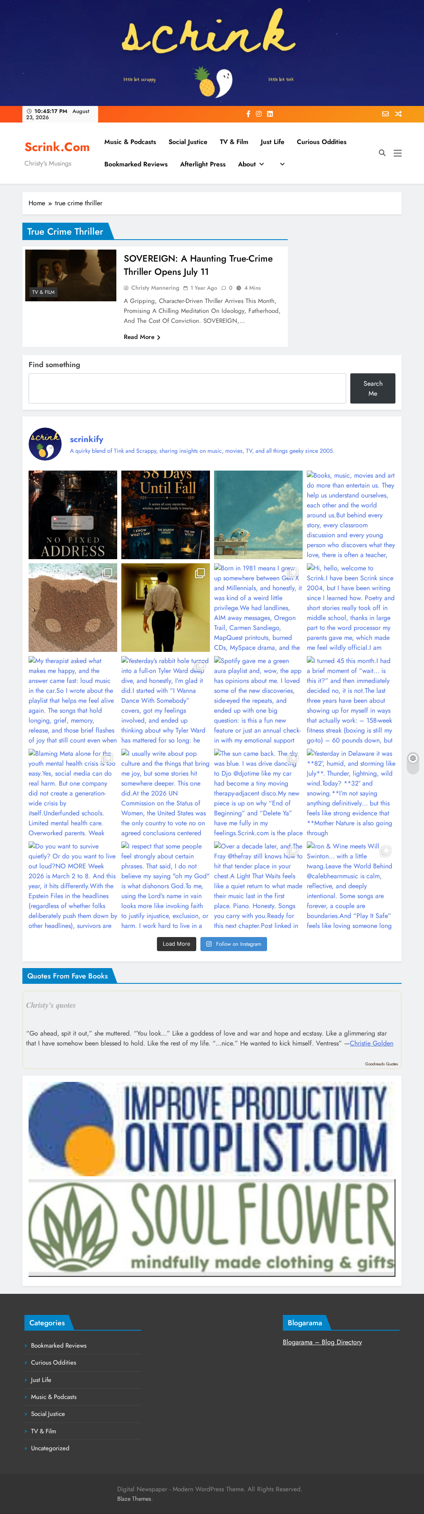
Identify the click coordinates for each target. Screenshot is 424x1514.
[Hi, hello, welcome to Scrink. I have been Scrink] (351, 607)
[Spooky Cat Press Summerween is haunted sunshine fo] (73, 607)
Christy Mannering (155, 288)
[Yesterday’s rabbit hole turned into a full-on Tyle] (165, 700)
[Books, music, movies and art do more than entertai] (351, 515)
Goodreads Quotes (381, 1064)
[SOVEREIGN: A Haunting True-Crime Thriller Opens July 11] (70, 275)
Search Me (373, 388)
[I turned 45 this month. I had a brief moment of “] (351, 700)
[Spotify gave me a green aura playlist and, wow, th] (258, 700)
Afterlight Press (203, 164)
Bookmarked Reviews (136, 164)
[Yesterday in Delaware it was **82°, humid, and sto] (351, 793)
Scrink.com (57, 147)
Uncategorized (50, 1448)
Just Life (272, 142)
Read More (139, 336)
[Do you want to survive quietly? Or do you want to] (73, 885)
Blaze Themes (134, 1499)
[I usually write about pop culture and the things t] (165, 793)
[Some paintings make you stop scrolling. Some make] (258, 515)
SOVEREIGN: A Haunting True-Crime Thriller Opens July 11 (198, 265)
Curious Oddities (322, 142)
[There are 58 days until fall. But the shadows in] (165, 515)
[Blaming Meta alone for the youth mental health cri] (73, 793)
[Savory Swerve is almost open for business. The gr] (73, 515)
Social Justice (188, 142)
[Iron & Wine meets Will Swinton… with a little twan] (351, 885)
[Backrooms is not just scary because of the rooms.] (165, 607)
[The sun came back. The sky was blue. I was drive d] (258, 793)
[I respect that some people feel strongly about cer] (165, 885)
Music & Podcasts (130, 142)
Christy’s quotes (51, 1005)
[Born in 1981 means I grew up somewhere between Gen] (258, 607)
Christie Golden (371, 1043)
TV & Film (234, 142)
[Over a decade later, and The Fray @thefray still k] (258, 885)
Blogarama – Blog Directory (322, 1342)
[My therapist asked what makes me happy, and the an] (73, 700)
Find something (54, 364)
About (247, 164)
